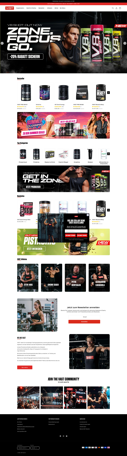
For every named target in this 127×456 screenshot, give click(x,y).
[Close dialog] (88, 215)
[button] (70, 235)
